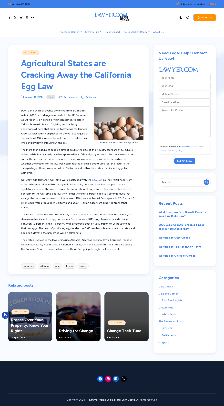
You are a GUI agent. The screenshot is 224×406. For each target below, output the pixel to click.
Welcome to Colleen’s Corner (177, 255)
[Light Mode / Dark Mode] (181, 17)
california (44, 266)
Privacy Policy (177, 151)
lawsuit (83, 266)
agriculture (28, 266)
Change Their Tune (124, 330)
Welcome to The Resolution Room (180, 246)
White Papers (169, 314)
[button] (204, 17)
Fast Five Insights (172, 300)
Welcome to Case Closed (174, 237)
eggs (57, 266)
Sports (166, 342)
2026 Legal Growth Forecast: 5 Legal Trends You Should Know (182, 226)
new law (97, 179)
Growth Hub (166, 307)
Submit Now (184, 160)
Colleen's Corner (168, 293)
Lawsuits (167, 327)
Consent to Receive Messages (193, 146)
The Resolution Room (171, 321)
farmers (69, 266)
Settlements (31, 53)
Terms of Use (165, 151)
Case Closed (166, 286)
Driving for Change (76, 330)
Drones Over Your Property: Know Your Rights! (30, 325)
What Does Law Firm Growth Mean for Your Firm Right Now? (182, 214)
